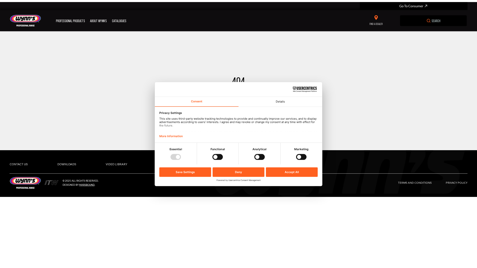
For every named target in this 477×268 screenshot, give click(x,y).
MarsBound (87, 184)
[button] (71, 20)
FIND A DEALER (376, 23)
